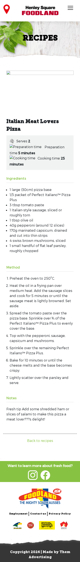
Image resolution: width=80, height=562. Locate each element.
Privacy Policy (60, 514)
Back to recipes (40, 441)
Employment (18, 514)
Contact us (38, 514)
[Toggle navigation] (70, 7)
